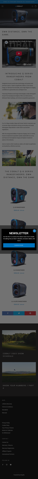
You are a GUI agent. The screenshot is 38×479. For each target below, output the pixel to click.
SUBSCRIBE (19, 245)
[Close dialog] (34, 230)
